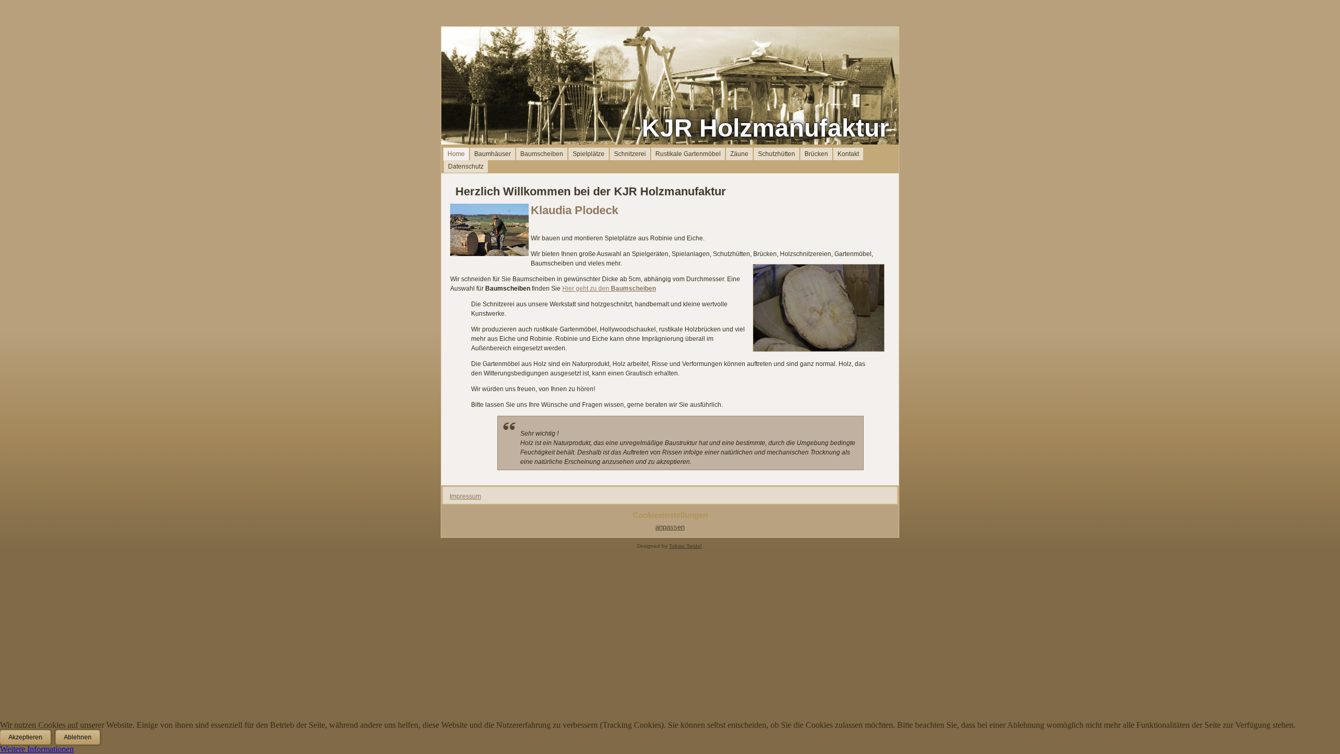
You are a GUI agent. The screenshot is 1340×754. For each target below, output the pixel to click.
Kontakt (848, 154)
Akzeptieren (25, 737)
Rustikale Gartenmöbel (688, 154)
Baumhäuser (492, 154)
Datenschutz (466, 166)
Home (456, 154)
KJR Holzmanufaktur (765, 128)
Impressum (465, 496)
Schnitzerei (630, 154)
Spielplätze (589, 154)
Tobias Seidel (685, 546)
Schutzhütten (776, 154)
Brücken (816, 154)
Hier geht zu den (609, 288)
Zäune (739, 154)
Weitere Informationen (37, 749)
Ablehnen (78, 737)
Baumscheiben (541, 154)
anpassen (670, 527)
